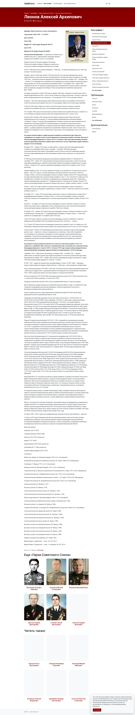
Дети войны (95, 65)
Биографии (47, 3)
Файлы (94, 132)
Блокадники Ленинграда (99, 36)
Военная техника (97, 101)
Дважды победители (98, 54)
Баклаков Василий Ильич (78, 588)
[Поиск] (109, 3)
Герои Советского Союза (99, 43)
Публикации (57, 3)
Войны (94, 117)
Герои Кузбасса (96, 84)
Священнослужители (98, 62)
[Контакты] (106, 3)
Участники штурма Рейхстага (100, 78)
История (94, 111)
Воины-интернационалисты (100, 81)
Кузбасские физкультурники (100, 87)
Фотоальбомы (96, 128)
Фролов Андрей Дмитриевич (34, 624)
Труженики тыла (97, 68)
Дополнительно (70, 3)
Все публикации (97, 120)
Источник (40, 550)
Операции (95, 108)
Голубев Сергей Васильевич (56, 624)
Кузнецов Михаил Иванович (78, 664)
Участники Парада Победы (100, 74)
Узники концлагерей (98, 71)
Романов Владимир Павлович (56, 664)
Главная (39, 3)
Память (29, 3)
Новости (94, 98)
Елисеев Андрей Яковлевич (79, 624)
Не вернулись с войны (98, 33)
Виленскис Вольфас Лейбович (34, 588)
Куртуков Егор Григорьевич (34, 664)
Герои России (96, 40)
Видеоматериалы (97, 114)
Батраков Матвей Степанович (56, 588)
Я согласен (97, 710)
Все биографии (96, 90)
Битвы (94, 105)
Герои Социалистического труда (99, 50)
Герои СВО (95, 46)
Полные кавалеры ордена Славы (100, 58)
